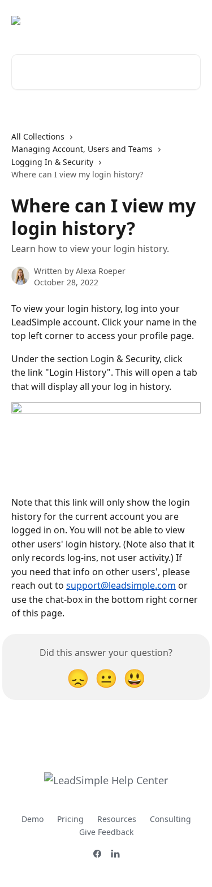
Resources (116, 819)
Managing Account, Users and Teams (82, 149)
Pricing (70, 819)
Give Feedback (106, 832)
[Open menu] (190, 20)
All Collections (37, 136)
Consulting (170, 819)
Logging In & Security (52, 161)
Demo (32, 819)
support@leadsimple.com (121, 585)
